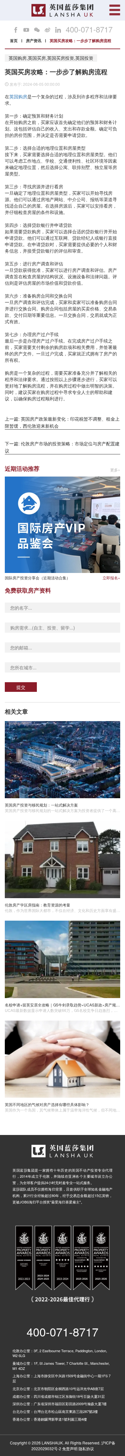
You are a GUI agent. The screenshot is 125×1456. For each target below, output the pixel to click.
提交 (20, 687)
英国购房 (18, 96)
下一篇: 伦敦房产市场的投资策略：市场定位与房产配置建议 (62, 447)
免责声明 (70, 1448)
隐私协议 (86, 1448)
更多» (115, 470)
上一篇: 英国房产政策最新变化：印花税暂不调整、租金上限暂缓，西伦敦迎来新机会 (62, 422)
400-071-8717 (89, 29)
